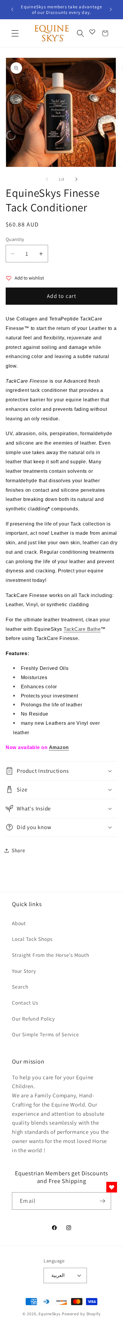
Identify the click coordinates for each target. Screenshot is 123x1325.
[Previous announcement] (12, 9)
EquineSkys (50, 1313)
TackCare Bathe (82, 629)
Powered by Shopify (81, 1313)
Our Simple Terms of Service (45, 1034)
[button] (15, 33)
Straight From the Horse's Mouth (50, 955)
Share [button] (18, 850)
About (19, 923)
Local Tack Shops (32, 939)
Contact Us (25, 1002)
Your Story (24, 971)
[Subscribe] (102, 1200)
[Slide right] (76, 179)
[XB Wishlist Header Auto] (92, 31)
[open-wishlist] (111, 1187)
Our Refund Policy (33, 1018)
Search (20, 986)
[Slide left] (46, 179)
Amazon (59, 747)
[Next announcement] (110, 9)
